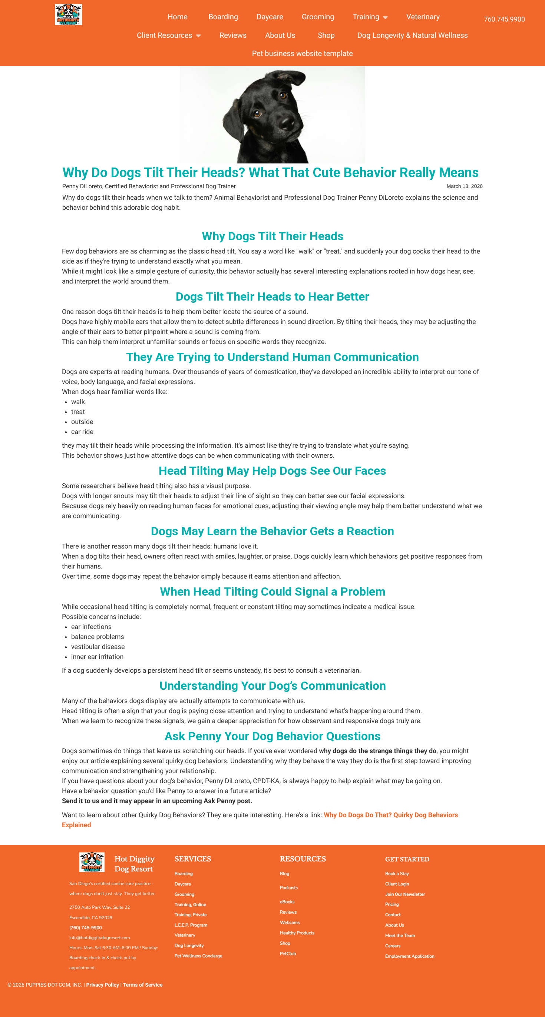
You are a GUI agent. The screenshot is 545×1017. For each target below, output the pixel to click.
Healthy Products (297, 933)
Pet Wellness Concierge (198, 956)
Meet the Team (400, 936)
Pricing (392, 905)
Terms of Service (143, 985)
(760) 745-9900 (85, 928)
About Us (394, 925)
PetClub (288, 954)
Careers (392, 946)
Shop (285, 944)
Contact (392, 915)
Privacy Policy (102, 985)
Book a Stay (397, 874)
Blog (284, 874)
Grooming (184, 895)
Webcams (290, 923)
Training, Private (191, 915)
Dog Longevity (189, 946)
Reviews (288, 912)
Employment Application (410, 957)
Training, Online (190, 904)
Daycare (183, 884)
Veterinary (185, 935)
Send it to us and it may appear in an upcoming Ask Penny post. (157, 801)
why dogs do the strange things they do (378, 751)
